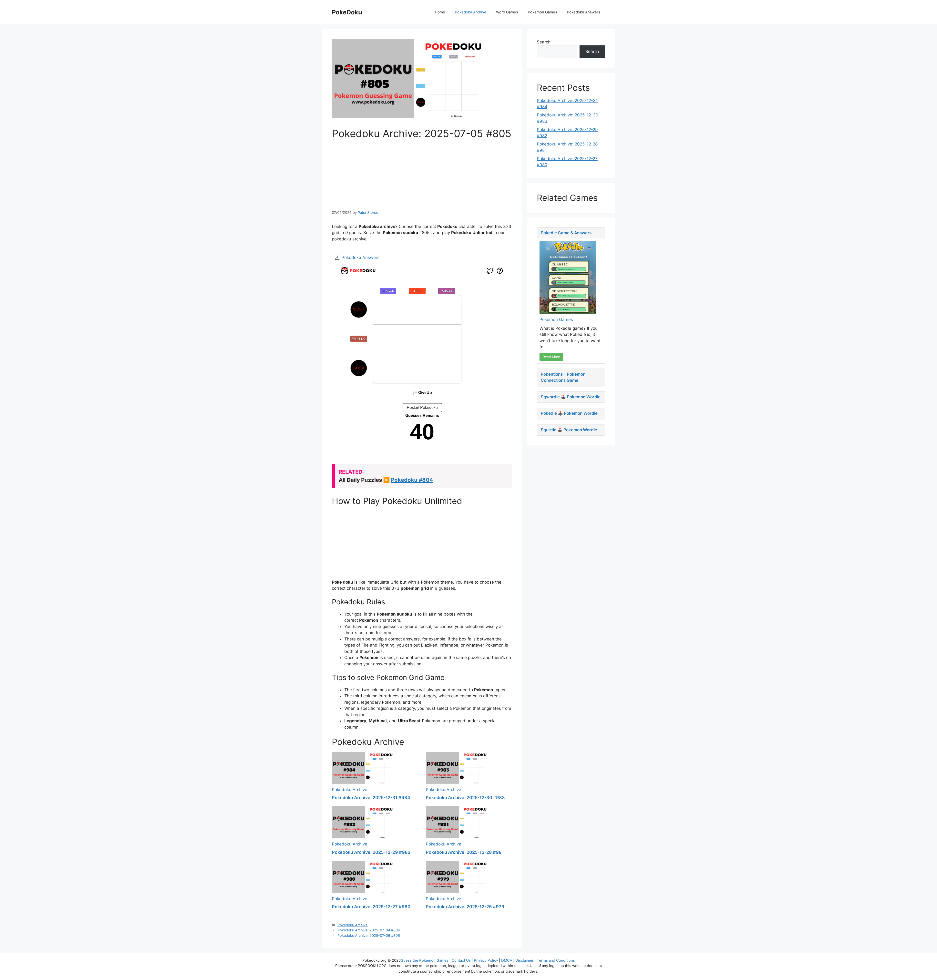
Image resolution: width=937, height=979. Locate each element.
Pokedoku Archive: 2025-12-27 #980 (371, 906)
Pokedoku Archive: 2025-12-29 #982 (371, 852)
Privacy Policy (486, 960)
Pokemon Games (542, 12)
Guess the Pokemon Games (424, 960)
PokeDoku (347, 12)
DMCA (506, 960)
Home (440, 12)
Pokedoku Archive (470, 12)
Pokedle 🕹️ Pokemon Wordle (569, 413)
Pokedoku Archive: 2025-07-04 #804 (368, 930)
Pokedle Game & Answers (566, 232)
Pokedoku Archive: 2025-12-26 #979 (465, 906)
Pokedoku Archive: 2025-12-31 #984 (371, 797)
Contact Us (461, 960)
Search (543, 42)
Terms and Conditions (556, 960)
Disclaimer (524, 960)
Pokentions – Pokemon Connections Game (563, 377)
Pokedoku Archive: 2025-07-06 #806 (368, 935)
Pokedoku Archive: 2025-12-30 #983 (465, 797)
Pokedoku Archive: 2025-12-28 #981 (465, 852)
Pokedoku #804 (412, 480)
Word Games (507, 12)
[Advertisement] (422, 174)
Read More (551, 357)
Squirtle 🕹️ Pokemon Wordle (569, 429)
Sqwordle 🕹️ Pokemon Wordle (571, 396)
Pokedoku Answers (583, 12)
